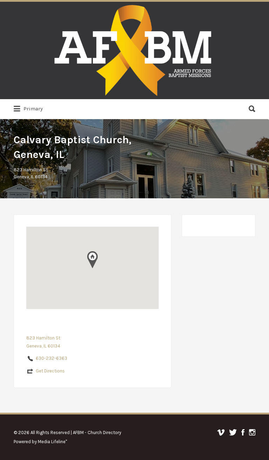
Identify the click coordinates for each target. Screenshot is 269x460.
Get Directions (50, 370)
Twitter (233, 432)
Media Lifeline (51, 441)
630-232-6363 (51, 358)
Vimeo (221, 432)
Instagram (252, 432)
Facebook (242, 432)
